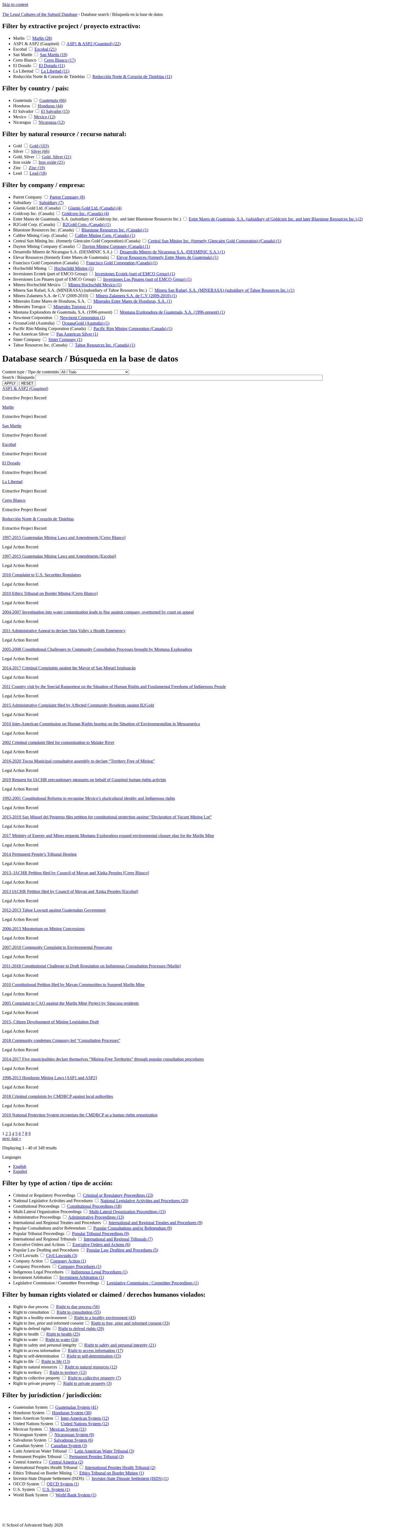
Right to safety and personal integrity (45, 1345)
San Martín (23, 54)
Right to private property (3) (87, 1383)
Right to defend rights (32, 1328)
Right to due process (31, 1306)
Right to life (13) (55, 1361)
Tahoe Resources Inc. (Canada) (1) (105, 345)
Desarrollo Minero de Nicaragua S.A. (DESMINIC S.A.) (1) (172, 252)
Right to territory (28, 1372)
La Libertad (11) (55, 71)
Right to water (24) (61, 1339)
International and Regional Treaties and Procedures (57, 1222)
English (19, 1166)
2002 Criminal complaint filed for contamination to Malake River (58, 742)
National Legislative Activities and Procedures (53, 1200)
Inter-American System (33, 1418)
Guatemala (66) (52, 100)
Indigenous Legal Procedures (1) (99, 1272)
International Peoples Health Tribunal (45, 1467)
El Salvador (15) (55, 111)
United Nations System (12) (85, 1423)
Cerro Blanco (25, 60)
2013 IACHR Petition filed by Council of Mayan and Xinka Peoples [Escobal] (70, 891)
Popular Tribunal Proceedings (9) (100, 1233)
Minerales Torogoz (30, 306)
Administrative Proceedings (37, 1217)
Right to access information (37, 1350)
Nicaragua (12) (52, 122)
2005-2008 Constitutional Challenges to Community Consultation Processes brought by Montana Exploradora (97, 649)
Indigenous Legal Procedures (39, 1272)
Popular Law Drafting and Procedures (46, 1250)
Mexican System (28, 1429)
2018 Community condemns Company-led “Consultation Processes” (61, 1040)
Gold (18, 146)
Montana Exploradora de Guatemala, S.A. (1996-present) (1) (172, 312)
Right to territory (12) (67, 1372)
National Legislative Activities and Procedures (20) (144, 1200)
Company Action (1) (68, 1261)
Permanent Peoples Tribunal (38, 1456)
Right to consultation (31, 1312)
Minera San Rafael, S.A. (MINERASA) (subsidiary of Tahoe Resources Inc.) (80, 290)
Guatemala (23, 100)
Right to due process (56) (78, 1306)
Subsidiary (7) (51, 202)
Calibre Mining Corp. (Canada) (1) (105, 235)
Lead (18, 173)
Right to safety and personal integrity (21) (120, 1345)
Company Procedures (32, 1266)
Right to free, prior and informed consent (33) (130, 1323)
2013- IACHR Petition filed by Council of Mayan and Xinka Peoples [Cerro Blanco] (75, 872)
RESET (27, 383)
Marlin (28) (42, 38)
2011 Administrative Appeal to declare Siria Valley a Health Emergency (64, 630)
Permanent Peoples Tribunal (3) (96, 1456)
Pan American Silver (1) (77, 334)
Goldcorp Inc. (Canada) (34, 213)
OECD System (26, 1484)
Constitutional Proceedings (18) (94, 1206)
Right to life (24, 1361)
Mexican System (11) (67, 1429)
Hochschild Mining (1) (74, 268)
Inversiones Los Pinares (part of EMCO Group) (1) (147, 279)
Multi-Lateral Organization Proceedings (48, 1211)
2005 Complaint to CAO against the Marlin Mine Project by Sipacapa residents (70, 1003)
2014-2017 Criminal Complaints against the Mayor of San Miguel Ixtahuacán (69, 668)
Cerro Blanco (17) (59, 60)
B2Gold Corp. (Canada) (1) (86, 224)
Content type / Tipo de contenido (30, 372)
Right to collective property (37, 1378)
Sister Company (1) (65, 339)
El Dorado (22, 65)
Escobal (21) (45, 49)
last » (16, 1138)
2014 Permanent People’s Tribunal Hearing (39, 854)
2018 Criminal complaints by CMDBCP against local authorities (57, 1096)
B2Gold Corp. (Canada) (34, 224)
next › (7, 1138)
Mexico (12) (44, 116)
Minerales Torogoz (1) (72, 306)
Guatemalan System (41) (76, 1407)
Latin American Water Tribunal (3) (104, 1451)
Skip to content (15, 4)
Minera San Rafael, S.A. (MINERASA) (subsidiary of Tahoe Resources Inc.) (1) (224, 290)
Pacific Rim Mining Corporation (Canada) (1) (133, 328)
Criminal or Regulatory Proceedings (44, 1195)
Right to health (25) (63, 1334)
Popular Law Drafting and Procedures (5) (122, 1250)
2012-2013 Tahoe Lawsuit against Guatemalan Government (54, 910)
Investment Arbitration (33, 1277)
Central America (27, 1462)
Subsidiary (23, 202)
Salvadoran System (30, 1440)
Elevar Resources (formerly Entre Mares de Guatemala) (61, 257)
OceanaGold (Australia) (34, 323)
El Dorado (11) (52, 65)
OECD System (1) (63, 1484)
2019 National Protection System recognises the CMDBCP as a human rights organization (80, 1115)
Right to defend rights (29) (81, 1328)
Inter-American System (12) (85, 1418)
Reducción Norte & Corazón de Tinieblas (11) (132, 76)
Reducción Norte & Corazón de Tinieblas (49, 76)
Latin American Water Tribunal (40, 1451)
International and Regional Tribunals (45, 1239)
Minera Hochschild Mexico (37, 284)
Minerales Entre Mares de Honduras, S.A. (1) (132, 301)
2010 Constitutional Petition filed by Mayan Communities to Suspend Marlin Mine (73, 984)
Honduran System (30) (71, 1412)
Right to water (26, 1339)
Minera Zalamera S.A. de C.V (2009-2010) (51, 295)
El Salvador (23, 111)
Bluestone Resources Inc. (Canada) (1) (114, 230)
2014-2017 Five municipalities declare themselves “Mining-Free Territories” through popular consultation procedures (103, 1059)
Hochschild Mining (30, 268)
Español (20, 1171)
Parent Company (28, 197)
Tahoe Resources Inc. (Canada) (40, 345)
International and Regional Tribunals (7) (118, 1239)
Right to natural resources (35, 1367)
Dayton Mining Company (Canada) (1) (116, 246)
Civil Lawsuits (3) (61, 1255)
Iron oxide (22, 162)
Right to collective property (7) (94, 1378)
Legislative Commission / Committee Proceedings (56, 1283)
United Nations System (33, 1423)
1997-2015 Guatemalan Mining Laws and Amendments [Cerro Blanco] (64, 537)
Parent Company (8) (67, 197)
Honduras (22, 106)
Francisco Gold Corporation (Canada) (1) (122, 262)
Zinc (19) (37, 167)
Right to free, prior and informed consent (49, 1323)
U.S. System (24, 1489)
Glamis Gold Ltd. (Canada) (37, 208)
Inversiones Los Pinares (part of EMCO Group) (55, 279)
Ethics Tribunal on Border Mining (43, 1473)
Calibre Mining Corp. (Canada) (40, 235)
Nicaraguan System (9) (74, 1434)
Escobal (20, 49)
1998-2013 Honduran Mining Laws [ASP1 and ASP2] (49, 1077)
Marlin (19, 38)
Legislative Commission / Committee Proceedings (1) (153, 1283)
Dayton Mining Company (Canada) (44, 246)
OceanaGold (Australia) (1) (85, 323)
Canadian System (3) (69, 1445)
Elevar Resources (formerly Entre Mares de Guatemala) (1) (167, 257)
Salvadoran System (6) (73, 1440)
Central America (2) (66, 1462)
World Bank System (31, 1495)
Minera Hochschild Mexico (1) (94, 284)
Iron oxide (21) (52, 162)
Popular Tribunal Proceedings (39, 1233)
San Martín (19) (53, 54)
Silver (18, 151)
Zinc (17, 167)
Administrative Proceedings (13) (96, 1217)
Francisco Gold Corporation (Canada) (46, 262)
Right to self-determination (36, 1356)
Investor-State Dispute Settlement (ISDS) (49, 1478)
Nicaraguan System (30, 1434)
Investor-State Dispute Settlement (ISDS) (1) (130, 1478)
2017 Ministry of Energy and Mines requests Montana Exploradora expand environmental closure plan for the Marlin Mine (108, 835)
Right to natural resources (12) (91, 1367)
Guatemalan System (31, 1407)
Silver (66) (40, 151)
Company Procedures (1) (79, 1266)
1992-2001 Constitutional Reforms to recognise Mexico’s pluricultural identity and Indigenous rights (88, 798)
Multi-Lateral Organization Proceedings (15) (127, 1211)
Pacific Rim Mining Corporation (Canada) (50, 328)
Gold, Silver (24, 156)
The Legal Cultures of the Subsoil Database (39, 14)
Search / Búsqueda (18, 377)
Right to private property (35, 1383)
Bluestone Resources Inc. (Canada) (44, 230)
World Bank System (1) (76, 1495)
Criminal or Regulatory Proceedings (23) (118, 1195)
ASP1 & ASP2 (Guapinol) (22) (93, 43)
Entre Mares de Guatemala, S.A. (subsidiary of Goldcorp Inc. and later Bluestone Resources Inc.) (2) (276, 219)
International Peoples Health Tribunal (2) (120, 1467)
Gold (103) (39, 146)
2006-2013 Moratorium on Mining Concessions (43, 928)
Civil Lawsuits (26, 1255)
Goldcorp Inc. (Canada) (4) (85, 213)
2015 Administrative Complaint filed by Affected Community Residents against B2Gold (78, 705)
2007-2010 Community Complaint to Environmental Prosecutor (57, 947)
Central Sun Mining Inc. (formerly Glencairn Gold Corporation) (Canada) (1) (214, 241)
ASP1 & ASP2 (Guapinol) (36, 43)
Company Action (28, 1261)
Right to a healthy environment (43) (105, 1317)
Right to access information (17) (95, 1350)
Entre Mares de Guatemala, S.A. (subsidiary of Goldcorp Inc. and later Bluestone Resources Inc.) (97, 219)
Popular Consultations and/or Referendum (50, 1228)
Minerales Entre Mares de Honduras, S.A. (50, 301)
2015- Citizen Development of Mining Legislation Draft (50, 1022)
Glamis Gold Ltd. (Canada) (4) (94, 208)
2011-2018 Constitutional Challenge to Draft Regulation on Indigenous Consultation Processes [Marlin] (91, 966)
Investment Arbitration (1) (81, 1277)
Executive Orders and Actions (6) (101, 1244)
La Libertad (23, 71)
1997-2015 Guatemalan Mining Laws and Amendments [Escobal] (59, 556)
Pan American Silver (31, 334)
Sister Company (27, 339)
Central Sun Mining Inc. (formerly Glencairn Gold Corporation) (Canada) (77, 241)
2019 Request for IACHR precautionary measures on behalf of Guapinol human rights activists (84, 779)
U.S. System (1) (56, 1489)
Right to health (26, 1334)
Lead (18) (38, 173)
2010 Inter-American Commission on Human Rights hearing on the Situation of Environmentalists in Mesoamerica (101, 723)
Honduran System (29, 1412)
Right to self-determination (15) (94, 1356)
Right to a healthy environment (40, 1317)
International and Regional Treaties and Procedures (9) (155, 1222)
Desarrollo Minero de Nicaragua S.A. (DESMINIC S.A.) (63, 252)
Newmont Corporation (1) (82, 317)
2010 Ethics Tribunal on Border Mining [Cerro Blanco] (50, 593)
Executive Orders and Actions (39, 1244)
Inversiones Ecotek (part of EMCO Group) (50, 273)
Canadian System (28, 1445)
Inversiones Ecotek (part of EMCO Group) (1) (135, 273)
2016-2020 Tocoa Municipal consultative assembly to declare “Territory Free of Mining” (78, 761)
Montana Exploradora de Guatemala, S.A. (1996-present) (63, 312)
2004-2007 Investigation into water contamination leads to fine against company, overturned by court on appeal (98, 612)
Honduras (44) (50, 106)
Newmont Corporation (33, 317)
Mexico (20, 116)
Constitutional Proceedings (36, 1206)
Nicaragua (22, 122)
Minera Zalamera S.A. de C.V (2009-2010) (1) (136, 295)
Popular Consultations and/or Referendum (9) (132, 1228)
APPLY (10, 383)
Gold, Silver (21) (56, 156)
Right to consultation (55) (79, 1312)
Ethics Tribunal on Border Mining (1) (111, 1473)
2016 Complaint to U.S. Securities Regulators (41, 574)
